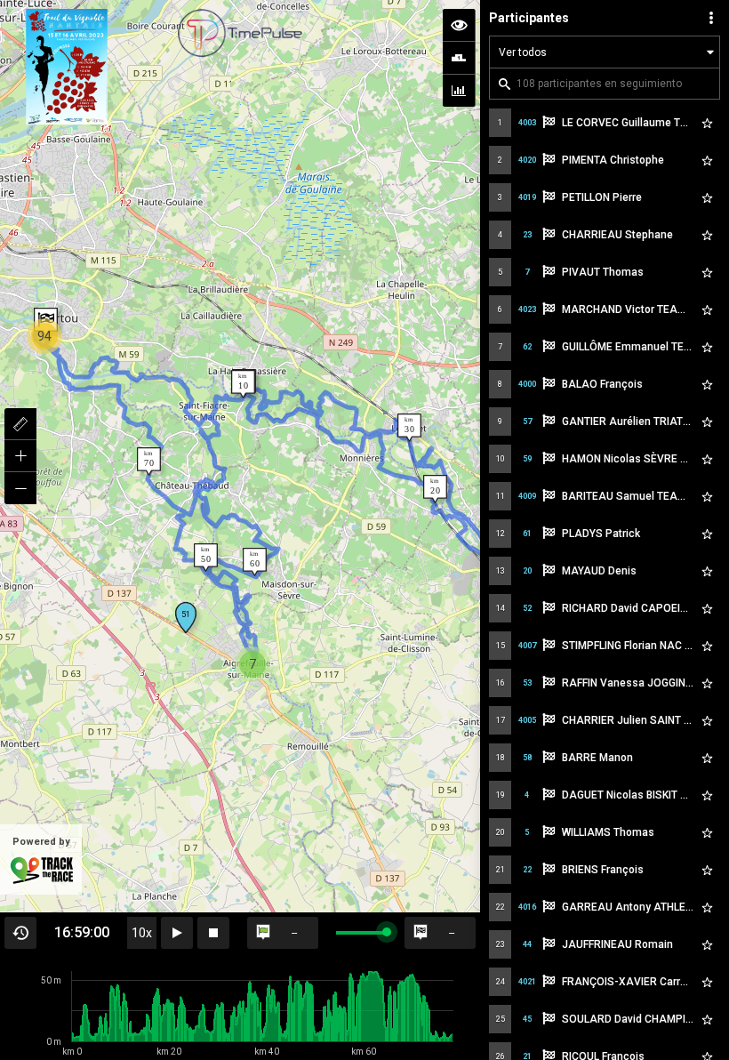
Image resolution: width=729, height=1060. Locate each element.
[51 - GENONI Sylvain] (185, 617)
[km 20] (435, 489)
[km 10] (243, 384)
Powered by (41, 841)
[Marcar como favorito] (707, 123)
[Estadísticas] (459, 91)
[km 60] (255, 562)
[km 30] (409, 428)
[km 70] (149, 461)
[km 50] (206, 557)
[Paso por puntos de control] (459, 58)
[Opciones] (711, 18)
